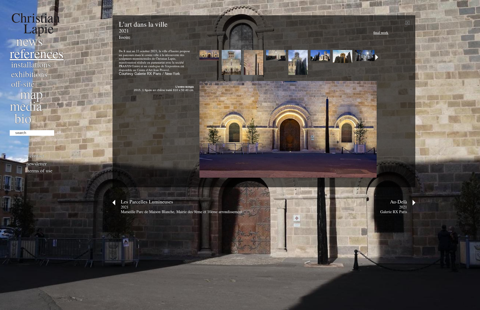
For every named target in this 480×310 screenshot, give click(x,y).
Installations (31, 64)
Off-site (22, 83)
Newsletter (36, 163)
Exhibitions (29, 73)
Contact (37, 155)
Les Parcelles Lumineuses (147, 201)
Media (26, 105)
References (37, 53)
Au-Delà (398, 201)
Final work (380, 32)
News (29, 40)
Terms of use (40, 170)
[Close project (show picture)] (407, 24)
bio (22, 118)
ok (59, 132)
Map (31, 93)
